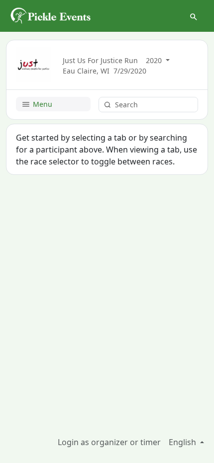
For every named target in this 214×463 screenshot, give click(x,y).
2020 (155, 60)
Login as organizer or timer (109, 442)
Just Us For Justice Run (100, 60)
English (183, 442)
